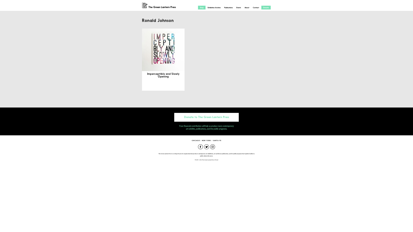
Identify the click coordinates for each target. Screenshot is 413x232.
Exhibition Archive (214, 7)
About (247, 7)
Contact (256, 7)
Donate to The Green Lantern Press (206, 117)
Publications (228, 7)
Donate (266, 7)
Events (238, 7)
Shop (202, 7)
